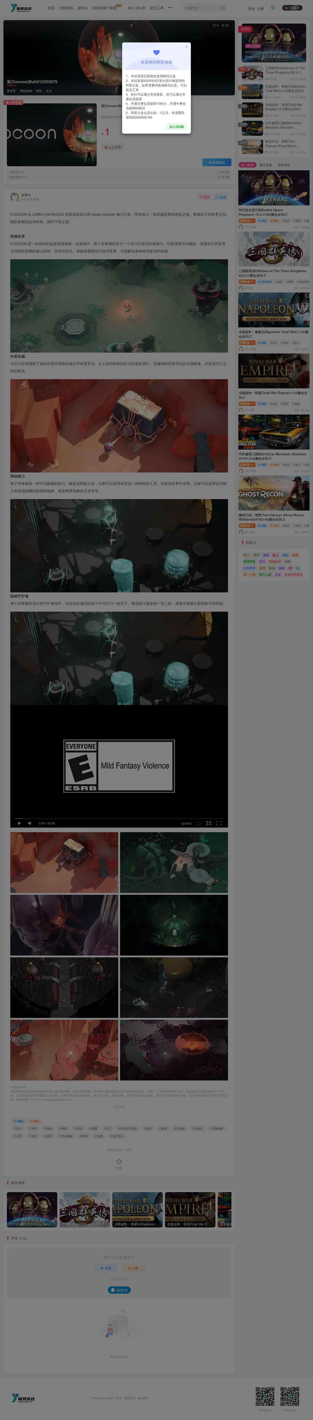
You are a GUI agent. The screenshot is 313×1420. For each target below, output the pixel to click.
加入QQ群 (176, 126)
